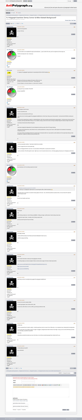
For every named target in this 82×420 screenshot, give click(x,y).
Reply (71, 23)
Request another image (24, 400)
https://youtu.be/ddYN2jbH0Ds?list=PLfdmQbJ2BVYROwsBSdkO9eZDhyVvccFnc (32, 264)
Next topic (73, 20)
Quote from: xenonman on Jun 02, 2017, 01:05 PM (27, 188)
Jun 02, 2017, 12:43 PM (20, 26)
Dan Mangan (10, 49)
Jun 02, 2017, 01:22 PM (20, 231)
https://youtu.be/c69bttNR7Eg (23, 268)
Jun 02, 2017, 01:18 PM (20, 185)
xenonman (9, 70)
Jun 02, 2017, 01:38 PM (20, 346)
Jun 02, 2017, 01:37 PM (20, 323)
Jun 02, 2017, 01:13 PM (20, 107)
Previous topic (68, 20)
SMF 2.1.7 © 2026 (7, 418)
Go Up (7, 368)
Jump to (60, 372)
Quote (74, 34)
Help (67, 418)
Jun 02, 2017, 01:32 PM (20, 300)
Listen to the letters (16, 400)
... (15, 23)
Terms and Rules (70, 418)
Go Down (7, 23)
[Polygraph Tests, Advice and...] (7, 65)
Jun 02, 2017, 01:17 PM (20, 165)
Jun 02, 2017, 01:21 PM (20, 208)
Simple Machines (13, 418)
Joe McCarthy (10, 26)
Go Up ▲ (75, 418)
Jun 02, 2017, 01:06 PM (20, 86)
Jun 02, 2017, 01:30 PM (20, 254)
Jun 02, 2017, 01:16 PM (20, 142)
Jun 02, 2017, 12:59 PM (20, 49)
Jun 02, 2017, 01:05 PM (20, 70)
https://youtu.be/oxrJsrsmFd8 (23, 266)
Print (75, 23)
